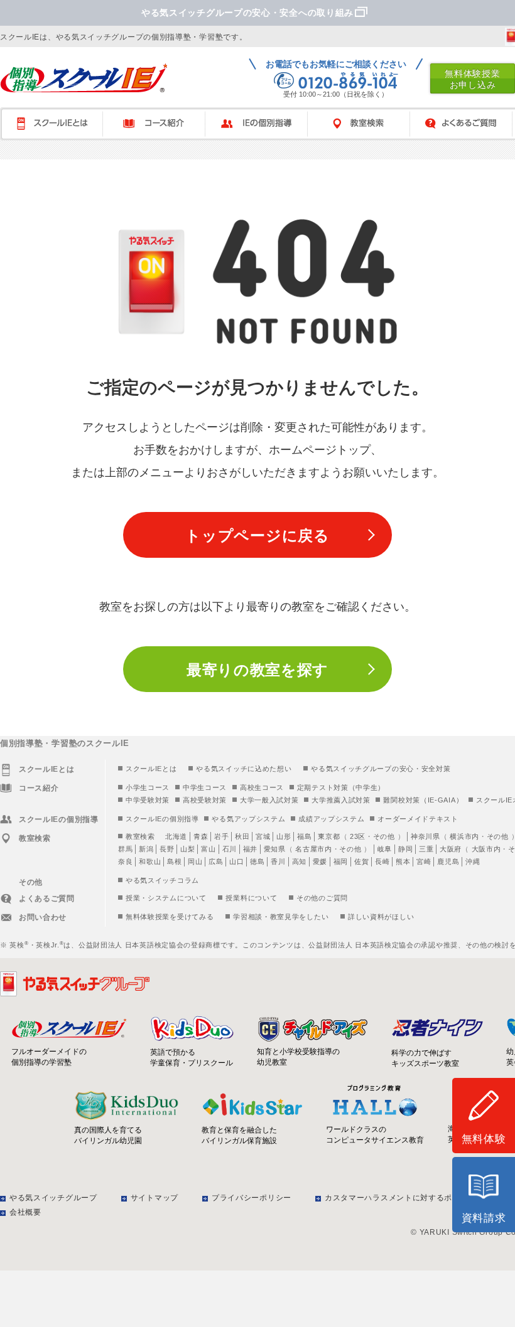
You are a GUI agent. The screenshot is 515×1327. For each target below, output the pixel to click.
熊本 (403, 861)
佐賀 (361, 861)
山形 (283, 836)
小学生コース (148, 787)
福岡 (340, 861)
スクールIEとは (57, 124)
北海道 (176, 836)
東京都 (329, 836)
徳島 (257, 861)
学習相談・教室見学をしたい (280, 916)
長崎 (382, 861)
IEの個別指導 (262, 124)
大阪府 (451, 849)
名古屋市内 (313, 849)
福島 (304, 836)
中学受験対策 (148, 800)
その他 (384, 836)
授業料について (251, 898)
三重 (426, 849)
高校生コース (262, 787)
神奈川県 (425, 836)
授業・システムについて (166, 898)
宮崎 (423, 861)
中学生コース (205, 787)
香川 (278, 861)
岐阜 (384, 849)
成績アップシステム (331, 819)
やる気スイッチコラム (162, 880)
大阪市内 (486, 849)
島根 (174, 861)
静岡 (405, 849)
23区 (358, 836)
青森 (200, 836)
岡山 (195, 861)
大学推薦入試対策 (341, 800)
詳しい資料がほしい (381, 916)
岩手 (221, 836)
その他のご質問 (322, 898)
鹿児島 (448, 861)
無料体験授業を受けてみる (170, 916)
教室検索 (364, 124)
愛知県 (275, 849)
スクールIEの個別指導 (162, 819)
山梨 (187, 849)
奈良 (125, 861)
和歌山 (150, 861)
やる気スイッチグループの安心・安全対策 (380, 768)
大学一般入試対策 (269, 800)
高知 (299, 861)
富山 (208, 849)
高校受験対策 (205, 800)
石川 (229, 849)
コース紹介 (159, 124)
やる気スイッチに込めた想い (243, 768)
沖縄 (472, 861)
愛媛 (320, 861)
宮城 (263, 836)
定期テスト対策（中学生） (341, 787)
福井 (250, 849)
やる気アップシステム (248, 819)
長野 (167, 849)
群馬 (125, 849)
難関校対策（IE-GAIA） (423, 800)
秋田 (242, 836)
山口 (236, 861)
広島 (216, 861)
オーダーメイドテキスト (417, 819)
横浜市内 (464, 836)
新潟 (146, 849)
